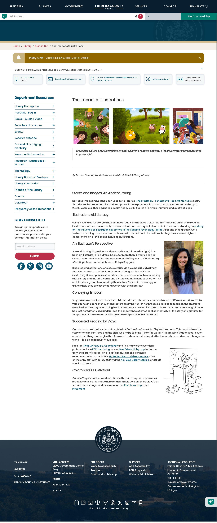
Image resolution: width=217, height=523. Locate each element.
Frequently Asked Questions (33, 209)
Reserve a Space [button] (26, 138)
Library (27, 46)
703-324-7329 (61, 484)
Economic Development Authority (181, 471)
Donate (19, 196)
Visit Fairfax (174, 478)
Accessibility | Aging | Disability (29, 146)
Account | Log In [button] (25, 112)
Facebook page (133, 385)
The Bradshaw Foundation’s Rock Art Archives (163, 201)
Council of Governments (182, 482)
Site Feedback (22, 475)
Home (16, 46)
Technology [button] (22, 171)
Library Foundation (27, 183)
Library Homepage (27, 106)
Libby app (139, 349)
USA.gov (172, 490)
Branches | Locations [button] (28, 125)
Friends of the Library (28, 190)
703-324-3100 (27, 78)
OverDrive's (125, 349)
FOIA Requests (137, 470)
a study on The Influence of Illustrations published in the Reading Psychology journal (137, 227)
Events (19, 131)
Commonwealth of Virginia (183, 486)
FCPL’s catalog (101, 349)
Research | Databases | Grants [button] (30, 162)
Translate (20, 462)
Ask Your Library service (135, 360)
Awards (19, 469)
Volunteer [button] (21, 202)
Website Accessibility (103, 466)
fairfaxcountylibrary (160, 79)
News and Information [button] (29, 154)
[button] (16, 6)
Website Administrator (142, 474)
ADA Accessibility (139, 466)
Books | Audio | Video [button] (28, 119)
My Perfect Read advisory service (128, 356)
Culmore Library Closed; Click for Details (67, 58)
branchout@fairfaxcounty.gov (68, 79)
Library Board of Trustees (31, 177)
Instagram (78, 388)
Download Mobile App (104, 474)
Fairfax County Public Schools (185, 466)
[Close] (200, 58)
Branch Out (41, 46)
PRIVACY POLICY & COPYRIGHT (32, 482)
